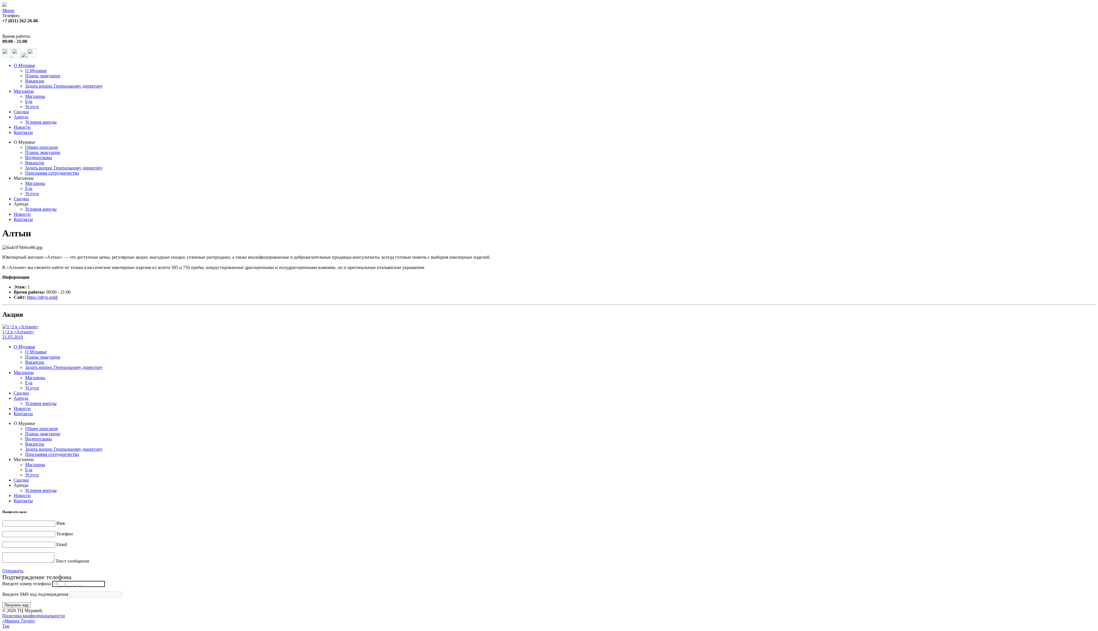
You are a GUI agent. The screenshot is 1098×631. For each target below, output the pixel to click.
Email (61, 544)
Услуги (32, 106)
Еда (28, 101)
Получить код (16, 605)
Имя (60, 523)
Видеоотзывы (38, 157)
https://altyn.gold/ (42, 297)
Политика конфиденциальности (33, 615)
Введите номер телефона (26, 583)
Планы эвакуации (42, 75)
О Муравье (24, 65)
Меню (8, 10)
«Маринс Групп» (18, 620)
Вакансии (34, 80)
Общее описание (41, 147)
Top (5, 626)
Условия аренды (41, 122)
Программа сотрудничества (52, 173)
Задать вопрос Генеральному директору (64, 86)
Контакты (23, 132)
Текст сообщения (72, 561)
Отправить (12, 570)
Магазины (24, 91)
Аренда (21, 116)
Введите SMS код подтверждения (35, 594)
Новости (22, 127)
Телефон (64, 533)
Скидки (21, 111)
